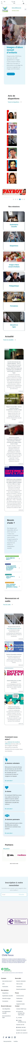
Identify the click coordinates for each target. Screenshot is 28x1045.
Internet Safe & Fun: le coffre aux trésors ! (14, 681)
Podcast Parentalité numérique (14, 654)
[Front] (5, 9)
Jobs (3, 983)
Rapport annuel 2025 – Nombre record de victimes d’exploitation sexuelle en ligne (14, 408)
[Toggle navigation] (25, 9)
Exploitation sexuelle (14, 225)
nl (1, 1)
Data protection (7, 1041)
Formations (14, 306)
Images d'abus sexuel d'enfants (14, 266)
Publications (19, 998)
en (1, 3)
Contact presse (20, 995)
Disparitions (14, 245)
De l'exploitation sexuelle (6, 1012)
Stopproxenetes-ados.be (14, 626)
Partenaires (5, 986)
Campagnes (19, 1001)
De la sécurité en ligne (6, 1016)
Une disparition (6, 1008)
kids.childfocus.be (16, 7)
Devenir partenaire (21, 989)
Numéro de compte (21, 1030)
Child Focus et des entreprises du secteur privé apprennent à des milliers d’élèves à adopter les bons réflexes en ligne (14, 481)
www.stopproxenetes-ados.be (14, 628)
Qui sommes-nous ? (7, 981)
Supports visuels (20, 1004)
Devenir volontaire (21, 981)
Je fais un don (15, 10)
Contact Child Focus (21, 1008)
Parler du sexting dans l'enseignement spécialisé (14, 707)
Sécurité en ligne (14, 326)
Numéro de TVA (20, 1024)
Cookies (16, 1041)
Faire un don (19, 983)
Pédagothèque (14, 286)
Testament (19, 986)
